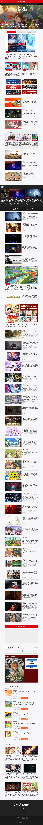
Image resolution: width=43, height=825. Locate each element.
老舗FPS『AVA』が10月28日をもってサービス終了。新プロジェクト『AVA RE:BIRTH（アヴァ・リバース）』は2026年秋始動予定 (29, 258)
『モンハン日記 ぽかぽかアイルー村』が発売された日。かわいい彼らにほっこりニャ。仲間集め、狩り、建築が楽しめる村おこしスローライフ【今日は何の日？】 (30, 540)
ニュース (33, 3)
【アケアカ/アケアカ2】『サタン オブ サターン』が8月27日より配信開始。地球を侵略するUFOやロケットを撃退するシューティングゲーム (29, 236)
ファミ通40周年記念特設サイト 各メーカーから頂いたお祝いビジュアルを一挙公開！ (21, 325)
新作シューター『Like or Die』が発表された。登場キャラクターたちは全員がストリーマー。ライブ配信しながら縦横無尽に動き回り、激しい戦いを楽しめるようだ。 (29, 619)
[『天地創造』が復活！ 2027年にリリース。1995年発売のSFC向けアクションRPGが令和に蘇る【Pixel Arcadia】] (24, 137)
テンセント (24, 553)
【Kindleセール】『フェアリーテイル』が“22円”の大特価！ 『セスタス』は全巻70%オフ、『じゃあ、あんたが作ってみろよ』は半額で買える (13, 757)
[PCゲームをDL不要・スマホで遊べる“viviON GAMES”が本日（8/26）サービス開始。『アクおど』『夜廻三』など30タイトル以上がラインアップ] (13, 102)
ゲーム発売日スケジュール (12, 647)
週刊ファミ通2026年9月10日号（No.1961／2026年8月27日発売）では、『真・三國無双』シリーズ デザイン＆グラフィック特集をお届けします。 (29, 229)
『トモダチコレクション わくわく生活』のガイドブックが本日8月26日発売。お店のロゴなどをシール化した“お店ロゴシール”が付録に (29, 474)
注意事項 (24, 811)
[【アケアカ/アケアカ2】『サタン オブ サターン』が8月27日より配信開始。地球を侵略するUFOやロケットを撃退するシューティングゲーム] (13, 238)
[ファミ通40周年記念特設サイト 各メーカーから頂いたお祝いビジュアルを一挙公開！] (21, 313)
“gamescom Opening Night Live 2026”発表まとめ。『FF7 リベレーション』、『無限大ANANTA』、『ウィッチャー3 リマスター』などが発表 (21, 25)
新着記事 (21, 32)
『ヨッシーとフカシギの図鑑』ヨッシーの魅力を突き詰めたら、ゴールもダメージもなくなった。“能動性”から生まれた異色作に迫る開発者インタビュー (30, 794)
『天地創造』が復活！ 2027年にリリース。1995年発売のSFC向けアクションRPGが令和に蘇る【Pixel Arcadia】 (24, 144)
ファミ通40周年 (11, 322)
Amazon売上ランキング (11, 686)
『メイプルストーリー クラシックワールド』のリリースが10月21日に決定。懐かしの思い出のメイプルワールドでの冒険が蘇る (30, 441)
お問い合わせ (7, 811)
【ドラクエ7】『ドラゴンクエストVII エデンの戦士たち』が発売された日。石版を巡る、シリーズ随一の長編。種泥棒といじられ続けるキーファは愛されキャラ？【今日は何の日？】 (30, 562)
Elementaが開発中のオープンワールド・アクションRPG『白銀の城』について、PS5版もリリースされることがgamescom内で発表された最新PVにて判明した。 (29, 401)
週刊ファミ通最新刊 (10, 656)
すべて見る (36, 647)
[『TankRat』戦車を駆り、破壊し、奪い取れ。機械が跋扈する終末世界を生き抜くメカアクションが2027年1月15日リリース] (13, 345)
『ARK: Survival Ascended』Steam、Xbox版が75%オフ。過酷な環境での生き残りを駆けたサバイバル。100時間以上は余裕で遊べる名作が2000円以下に (29, 333)
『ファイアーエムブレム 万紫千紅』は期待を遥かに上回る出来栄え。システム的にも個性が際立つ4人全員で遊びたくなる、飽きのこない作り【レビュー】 (13, 776)
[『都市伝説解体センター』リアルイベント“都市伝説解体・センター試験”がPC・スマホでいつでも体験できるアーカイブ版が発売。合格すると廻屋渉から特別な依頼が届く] (13, 377)
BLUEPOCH (24, 454)
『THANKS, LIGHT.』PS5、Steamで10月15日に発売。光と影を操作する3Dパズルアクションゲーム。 (29, 218)
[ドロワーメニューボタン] (1, 1)
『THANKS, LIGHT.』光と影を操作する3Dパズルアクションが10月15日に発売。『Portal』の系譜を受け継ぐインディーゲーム (30, 215)
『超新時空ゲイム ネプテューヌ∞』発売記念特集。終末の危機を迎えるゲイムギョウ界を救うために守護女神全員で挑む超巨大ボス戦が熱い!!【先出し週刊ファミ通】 (30, 430)
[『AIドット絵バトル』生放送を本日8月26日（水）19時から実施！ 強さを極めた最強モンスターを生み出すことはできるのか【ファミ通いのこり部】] (13, 66)
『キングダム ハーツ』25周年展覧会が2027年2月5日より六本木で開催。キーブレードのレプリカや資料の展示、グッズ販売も (29, 296)
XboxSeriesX (31, 650)
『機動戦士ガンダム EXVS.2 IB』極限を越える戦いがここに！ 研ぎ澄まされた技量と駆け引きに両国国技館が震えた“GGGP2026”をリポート (11, 144)
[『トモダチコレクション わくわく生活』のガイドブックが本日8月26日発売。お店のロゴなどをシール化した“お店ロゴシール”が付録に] (13, 475)
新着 (2, 3)
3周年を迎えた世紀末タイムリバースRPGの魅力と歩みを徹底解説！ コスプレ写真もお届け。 (29, 452)
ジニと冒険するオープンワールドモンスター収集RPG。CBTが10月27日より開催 (30, 551)
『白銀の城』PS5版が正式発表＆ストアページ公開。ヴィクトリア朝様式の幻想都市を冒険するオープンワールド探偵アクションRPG (30, 398)
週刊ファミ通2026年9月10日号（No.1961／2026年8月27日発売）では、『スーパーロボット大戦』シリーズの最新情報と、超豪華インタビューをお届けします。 (29, 358)
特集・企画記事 (25, 460)
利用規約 (20, 811)
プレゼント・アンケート (26, 493)
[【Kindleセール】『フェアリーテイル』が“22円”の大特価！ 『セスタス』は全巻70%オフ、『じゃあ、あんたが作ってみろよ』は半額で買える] (13, 750)
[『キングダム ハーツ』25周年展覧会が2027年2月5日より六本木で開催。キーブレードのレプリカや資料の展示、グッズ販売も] (13, 298)
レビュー (24, 109)
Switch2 (5, 3)
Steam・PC (25, 650)
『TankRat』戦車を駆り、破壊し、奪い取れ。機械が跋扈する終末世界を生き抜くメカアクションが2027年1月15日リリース (30, 344)
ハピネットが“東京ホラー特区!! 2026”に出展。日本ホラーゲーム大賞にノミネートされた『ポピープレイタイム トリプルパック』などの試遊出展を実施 (30, 247)
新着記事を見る (21, 626)
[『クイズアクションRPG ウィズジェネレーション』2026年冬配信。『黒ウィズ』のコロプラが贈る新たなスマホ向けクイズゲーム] (21, 43)
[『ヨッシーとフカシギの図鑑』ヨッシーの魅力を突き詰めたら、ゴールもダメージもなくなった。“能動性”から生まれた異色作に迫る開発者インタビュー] (30, 786)
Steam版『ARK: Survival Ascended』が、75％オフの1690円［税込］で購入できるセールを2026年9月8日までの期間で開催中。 (30, 336)
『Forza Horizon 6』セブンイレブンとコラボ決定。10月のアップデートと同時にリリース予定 (29, 153)
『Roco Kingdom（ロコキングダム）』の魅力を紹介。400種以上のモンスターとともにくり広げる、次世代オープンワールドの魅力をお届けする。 (29, 466)
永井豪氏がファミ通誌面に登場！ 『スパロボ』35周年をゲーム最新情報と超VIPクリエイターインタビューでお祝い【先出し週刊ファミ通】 (29, 355)
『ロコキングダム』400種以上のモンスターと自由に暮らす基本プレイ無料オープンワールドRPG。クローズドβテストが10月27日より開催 (30, 529)
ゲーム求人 (29, 3)
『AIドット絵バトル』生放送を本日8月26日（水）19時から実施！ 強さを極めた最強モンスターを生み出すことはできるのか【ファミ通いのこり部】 (13, 73)
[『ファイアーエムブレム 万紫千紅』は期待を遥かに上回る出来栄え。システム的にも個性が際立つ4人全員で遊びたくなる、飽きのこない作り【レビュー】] (13, 768)
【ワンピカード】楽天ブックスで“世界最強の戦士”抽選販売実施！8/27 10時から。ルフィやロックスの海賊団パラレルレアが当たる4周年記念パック (30, 572)
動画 (36, 3)
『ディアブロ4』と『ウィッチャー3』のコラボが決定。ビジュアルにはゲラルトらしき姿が (29, 508)
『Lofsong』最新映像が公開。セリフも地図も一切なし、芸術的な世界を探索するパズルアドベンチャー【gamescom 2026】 (30, 583)
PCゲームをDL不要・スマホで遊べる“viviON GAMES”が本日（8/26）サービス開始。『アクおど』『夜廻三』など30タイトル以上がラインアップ (30, 101)
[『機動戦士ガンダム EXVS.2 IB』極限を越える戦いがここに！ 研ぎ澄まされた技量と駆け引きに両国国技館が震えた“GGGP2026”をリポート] (11, 137)
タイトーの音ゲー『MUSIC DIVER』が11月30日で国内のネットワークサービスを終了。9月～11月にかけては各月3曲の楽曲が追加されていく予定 (29, 387)
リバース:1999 (26, 449)
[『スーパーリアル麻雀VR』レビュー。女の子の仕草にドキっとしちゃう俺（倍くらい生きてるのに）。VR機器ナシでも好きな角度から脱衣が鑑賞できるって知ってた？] (13, 176)
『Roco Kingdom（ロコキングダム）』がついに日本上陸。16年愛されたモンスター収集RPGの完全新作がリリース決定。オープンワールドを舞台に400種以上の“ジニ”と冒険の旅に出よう (30, 463)
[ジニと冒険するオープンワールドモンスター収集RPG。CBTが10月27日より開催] (13, 552)
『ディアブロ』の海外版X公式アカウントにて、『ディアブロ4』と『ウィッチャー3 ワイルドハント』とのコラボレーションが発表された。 (29, 511)
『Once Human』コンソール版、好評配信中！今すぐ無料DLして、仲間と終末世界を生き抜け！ (29, 485)
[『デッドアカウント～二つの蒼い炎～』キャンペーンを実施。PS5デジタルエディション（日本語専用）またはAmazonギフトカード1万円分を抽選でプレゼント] (13, 497)
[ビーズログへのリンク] (25, 817)
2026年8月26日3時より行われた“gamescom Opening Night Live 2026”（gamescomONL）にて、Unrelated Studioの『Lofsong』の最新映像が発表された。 (30, 586)
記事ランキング (31, 32)
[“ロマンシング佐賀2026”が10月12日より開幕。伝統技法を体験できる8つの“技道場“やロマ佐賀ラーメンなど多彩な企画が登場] (13, 421)
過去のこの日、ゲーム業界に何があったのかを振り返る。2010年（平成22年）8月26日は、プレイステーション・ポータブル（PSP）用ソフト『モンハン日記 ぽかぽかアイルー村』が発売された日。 (29, 543)
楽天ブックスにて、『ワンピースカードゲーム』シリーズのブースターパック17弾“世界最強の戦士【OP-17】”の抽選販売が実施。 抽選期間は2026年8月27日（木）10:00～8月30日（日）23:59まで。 (30, 576)
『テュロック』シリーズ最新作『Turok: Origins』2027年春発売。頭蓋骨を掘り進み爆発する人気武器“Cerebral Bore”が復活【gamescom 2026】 (29, 594)
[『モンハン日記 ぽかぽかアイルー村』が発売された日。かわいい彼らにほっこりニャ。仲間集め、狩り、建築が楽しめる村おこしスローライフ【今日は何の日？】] (13, 541)
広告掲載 (37, 811)
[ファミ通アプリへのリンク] (18, 817)
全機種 (7, 650)
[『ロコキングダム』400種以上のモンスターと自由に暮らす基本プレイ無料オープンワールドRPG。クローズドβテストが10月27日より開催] (13, 530)
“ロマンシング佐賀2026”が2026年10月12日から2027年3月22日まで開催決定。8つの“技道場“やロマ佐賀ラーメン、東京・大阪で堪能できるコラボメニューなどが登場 (29, 422)
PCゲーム (15, 3)
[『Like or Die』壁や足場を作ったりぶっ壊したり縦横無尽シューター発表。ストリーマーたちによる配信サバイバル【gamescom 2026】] (13, 617)
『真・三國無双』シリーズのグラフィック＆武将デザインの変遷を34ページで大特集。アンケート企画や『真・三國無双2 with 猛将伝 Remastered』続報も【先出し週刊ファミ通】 (30, 226)
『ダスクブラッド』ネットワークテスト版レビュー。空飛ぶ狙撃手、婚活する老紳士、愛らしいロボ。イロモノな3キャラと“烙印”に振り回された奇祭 (13, 793)
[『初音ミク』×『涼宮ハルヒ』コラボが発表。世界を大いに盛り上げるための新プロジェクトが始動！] (30, 66)
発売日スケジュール (21, 3)
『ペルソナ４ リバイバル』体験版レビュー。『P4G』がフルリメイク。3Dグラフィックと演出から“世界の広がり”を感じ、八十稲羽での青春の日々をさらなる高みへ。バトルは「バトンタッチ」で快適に (30, 164)
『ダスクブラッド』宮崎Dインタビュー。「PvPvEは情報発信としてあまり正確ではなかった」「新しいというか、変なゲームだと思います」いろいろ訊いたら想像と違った (30, 776)
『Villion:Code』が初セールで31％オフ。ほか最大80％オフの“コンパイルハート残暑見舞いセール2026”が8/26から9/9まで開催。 (30, 368)
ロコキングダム (26, 548)
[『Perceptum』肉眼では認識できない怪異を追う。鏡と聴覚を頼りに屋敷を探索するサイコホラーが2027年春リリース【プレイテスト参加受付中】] (13, 410)
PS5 (12, 3)
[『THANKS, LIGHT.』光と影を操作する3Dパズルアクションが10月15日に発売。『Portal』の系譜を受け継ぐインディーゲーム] (13, 216)
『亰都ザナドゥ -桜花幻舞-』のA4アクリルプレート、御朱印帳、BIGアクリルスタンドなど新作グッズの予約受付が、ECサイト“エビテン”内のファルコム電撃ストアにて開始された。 (30, 521)
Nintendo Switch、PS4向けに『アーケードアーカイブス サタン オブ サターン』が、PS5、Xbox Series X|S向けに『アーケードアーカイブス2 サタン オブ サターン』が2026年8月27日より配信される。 (30, 239)
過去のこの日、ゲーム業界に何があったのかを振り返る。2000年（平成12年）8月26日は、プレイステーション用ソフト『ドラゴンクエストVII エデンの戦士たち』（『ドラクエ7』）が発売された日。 (30, 565)
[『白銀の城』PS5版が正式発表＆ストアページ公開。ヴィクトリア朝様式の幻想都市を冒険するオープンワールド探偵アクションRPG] (13, 399)
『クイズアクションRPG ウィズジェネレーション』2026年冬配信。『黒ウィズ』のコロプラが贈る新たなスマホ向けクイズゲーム (21, 56)
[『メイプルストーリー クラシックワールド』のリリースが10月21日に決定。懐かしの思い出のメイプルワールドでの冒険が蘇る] (13, 442)
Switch (9, 3)
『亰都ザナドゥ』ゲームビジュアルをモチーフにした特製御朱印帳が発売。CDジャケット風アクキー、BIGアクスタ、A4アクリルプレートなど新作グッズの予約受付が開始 (30, 518)
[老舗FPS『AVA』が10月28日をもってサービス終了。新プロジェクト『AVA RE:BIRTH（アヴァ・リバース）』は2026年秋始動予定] (13, 259)
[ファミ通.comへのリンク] (21, 1)
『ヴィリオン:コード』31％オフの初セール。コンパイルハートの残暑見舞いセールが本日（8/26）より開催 (30, 365)
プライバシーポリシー (13, 811)
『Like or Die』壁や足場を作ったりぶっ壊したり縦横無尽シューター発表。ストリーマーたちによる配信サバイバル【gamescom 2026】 (30, 616)
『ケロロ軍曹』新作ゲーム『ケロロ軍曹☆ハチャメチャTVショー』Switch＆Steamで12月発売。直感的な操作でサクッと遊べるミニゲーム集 (21, 288)
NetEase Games (24, 487)
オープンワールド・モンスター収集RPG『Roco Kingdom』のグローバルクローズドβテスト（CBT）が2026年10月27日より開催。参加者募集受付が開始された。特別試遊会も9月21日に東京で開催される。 (30, 532)
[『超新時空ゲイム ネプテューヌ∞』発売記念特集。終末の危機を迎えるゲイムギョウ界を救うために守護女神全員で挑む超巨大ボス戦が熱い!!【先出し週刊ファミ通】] (13, 431)
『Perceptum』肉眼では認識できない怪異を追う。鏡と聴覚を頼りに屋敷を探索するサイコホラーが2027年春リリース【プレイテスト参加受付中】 (30, 409)
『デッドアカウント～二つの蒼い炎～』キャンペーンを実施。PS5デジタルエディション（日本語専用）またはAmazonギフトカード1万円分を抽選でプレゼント (30, 496)
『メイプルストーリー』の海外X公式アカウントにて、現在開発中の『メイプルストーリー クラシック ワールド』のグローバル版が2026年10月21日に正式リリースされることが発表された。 (30, 444)
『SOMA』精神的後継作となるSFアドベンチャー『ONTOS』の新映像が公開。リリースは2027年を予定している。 (29, 608)
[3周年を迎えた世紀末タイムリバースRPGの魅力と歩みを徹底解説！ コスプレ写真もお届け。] (13, 453)
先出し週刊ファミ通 (26, 223)
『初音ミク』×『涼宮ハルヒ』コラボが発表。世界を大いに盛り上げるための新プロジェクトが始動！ (30, 73)
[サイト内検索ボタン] (41, 1)
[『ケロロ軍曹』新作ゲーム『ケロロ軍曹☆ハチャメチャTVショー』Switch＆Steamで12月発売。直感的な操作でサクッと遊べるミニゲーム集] (21, 275)
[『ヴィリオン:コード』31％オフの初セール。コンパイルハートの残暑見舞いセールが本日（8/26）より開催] (13, 366)
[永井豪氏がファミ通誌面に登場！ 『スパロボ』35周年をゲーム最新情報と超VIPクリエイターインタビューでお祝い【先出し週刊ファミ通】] (13, 356)
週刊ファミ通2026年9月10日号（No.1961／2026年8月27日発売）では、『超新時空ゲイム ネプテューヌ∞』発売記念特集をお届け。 (29, 433)
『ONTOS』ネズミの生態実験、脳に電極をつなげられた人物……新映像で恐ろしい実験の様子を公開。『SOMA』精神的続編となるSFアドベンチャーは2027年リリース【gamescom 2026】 (30, 605)
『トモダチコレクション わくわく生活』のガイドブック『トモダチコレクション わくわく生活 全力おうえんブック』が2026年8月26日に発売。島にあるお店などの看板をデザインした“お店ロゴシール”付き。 (30, 477)
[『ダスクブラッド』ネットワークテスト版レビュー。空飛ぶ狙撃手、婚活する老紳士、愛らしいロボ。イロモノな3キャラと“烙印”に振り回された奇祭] (13, 786)
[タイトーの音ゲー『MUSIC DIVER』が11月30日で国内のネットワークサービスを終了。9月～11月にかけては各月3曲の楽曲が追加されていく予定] (13, 388)
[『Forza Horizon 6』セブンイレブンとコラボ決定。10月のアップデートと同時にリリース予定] (13, 154)
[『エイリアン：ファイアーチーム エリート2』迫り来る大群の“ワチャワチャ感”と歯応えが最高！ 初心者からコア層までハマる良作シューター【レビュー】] (13, 113)
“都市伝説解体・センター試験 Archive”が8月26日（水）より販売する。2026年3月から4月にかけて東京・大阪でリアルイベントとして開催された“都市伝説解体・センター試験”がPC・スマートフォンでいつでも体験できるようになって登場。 (30, 379)
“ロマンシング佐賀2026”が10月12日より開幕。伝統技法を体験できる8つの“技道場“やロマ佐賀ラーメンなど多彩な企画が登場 (30, 419)
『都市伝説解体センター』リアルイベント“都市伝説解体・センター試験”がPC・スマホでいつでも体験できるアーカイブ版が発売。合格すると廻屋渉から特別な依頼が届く (30, 376)
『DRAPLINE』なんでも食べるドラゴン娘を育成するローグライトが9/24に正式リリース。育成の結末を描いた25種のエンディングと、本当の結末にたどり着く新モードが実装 (30, 123)
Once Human (26, 482)
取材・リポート (35, 140)
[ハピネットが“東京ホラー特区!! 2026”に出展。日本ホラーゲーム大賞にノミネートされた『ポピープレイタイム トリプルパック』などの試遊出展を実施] (13, 248)
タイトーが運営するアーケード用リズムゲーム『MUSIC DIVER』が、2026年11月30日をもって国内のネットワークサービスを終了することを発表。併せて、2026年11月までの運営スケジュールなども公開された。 (30, 390)
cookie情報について (31, 811)
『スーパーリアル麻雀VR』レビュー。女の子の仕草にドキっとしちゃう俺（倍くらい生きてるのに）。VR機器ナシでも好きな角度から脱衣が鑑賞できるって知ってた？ (30, 175)
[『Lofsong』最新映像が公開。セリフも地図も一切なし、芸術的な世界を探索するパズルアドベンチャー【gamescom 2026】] (13, 584)
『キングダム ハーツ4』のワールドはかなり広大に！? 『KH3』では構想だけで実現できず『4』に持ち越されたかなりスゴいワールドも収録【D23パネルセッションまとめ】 (30, 758)
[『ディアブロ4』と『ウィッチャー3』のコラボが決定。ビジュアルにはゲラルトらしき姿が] (13, 509)
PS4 (21, 650)
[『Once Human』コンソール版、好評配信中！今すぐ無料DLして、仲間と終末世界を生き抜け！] (13, 486)
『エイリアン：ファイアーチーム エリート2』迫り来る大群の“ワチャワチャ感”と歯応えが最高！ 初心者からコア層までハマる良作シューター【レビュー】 (30, 112)
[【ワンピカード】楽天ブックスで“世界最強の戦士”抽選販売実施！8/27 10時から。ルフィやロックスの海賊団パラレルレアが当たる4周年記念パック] (13, 574)
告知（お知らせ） (9, 70)
